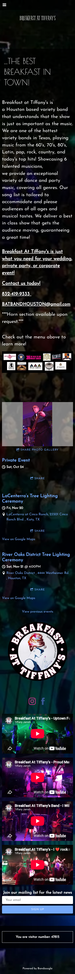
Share (39, 478)
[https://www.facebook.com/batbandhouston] (43, 702)
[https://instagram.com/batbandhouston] (32, 702)
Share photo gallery (39, 449)
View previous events (37, 611)
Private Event (16, 460)
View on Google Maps (18, 539)
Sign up (37, 909)
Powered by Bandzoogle (37, 968)
